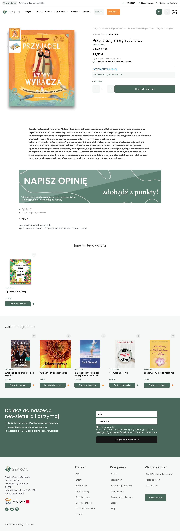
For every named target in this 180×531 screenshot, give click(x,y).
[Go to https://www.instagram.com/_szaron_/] (17, 509)
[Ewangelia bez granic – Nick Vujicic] (20, 354)
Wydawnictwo (9, 3)
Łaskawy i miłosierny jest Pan (159, 372)
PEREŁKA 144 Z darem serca (53, 372)
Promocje (112, 11)
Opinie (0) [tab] (26, 209)
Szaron (86, 11)
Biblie (38, 11)
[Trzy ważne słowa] (125, 354)
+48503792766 (131, 3)
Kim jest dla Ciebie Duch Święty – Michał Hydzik (86, 374)
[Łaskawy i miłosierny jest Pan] (159, 354)
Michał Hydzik (79, 369)
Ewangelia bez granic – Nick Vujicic (19, 374)
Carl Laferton (98, 44)
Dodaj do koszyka (144, 89)
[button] (159, 12)
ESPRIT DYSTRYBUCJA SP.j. (104, 69)
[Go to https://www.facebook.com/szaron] (7, 509)
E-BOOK (48, 11)
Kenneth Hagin (114, 369)
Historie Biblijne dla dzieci (146, 29)
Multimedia (60, 11)
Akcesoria (74, 11)
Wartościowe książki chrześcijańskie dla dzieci (117, 29)
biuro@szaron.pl (147, 3)
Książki (28, 11)
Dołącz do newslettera (127, 439)
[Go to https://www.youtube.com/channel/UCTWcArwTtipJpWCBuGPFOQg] (12, 509)
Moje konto (174, 3)
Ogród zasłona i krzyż (16, 291)
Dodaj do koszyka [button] (18, 303)
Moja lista (161, 3)
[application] (32, 11)
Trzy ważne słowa (118, 372)
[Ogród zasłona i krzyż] (20, 272)
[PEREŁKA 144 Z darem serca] (55, 354)
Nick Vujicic (9, 369)
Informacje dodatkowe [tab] (33, 212)
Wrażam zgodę (106, 427)
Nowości (99, 11)
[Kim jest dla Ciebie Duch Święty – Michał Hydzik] (90, 354)
